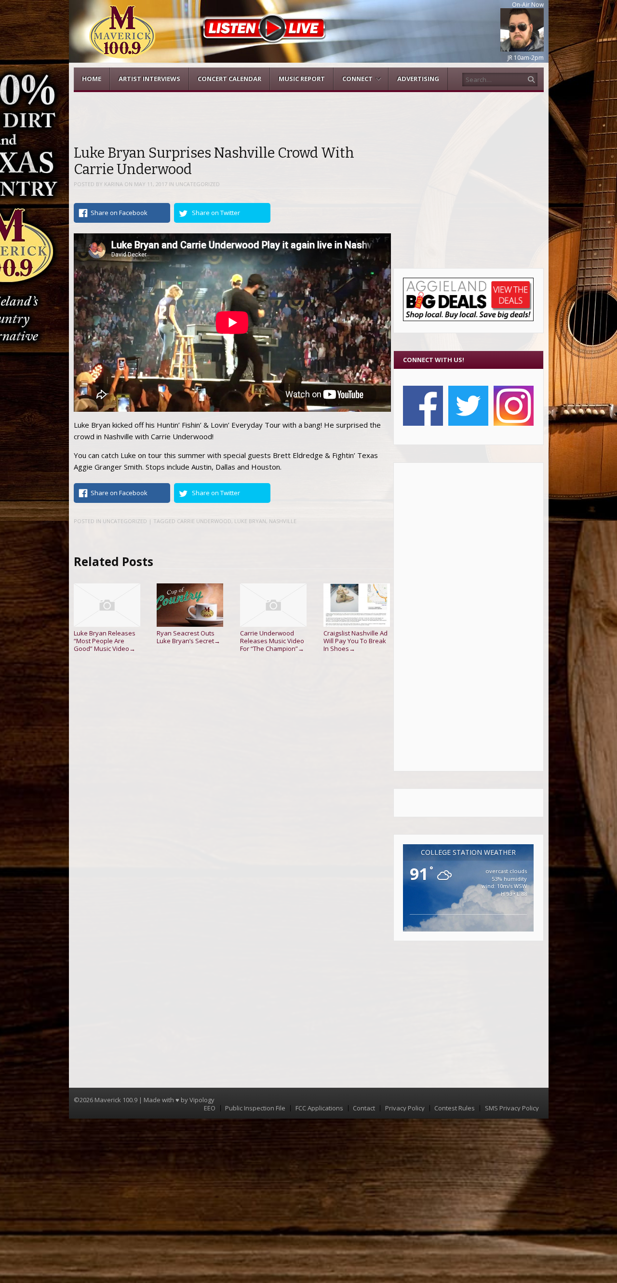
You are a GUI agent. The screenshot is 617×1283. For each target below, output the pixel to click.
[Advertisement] (468, 616)
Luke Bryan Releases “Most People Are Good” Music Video (104, 640)
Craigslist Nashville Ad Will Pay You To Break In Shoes (355, 640)
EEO (209, 1108)
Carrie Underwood (204, 521)
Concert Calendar (229, 78)
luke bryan (250, 521)
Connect (357, 78)
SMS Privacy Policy (512, 1108)
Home (91, 78)
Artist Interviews (149, 78)
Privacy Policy (405, 1108)
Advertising (418, 78)
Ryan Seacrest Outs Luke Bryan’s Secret (188, 637)
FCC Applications (319, 1108)
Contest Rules (454, 1108)
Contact (364, 1108)
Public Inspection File (255, 1108)
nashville (282, 521)
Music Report (302, 78)
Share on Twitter (216, 212)
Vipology (202, 1099)
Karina (113, 184)
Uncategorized (197, 184)
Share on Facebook (119, 212)
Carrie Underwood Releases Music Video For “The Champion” (272, 640)
